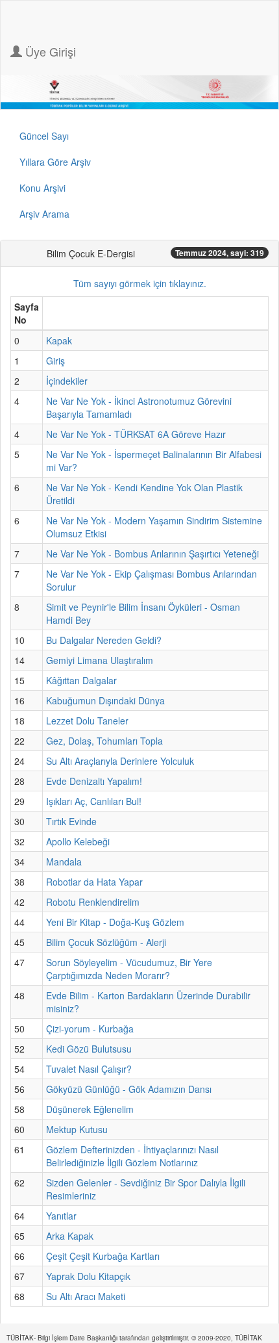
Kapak (59, 340)
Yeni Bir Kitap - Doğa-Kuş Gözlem (115, 921)
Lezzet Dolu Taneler (87, 720)
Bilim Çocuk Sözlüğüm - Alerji (106, 942)
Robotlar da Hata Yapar (94, 881)
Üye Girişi (49, 51)
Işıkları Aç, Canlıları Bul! (93, 801)
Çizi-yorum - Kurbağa (90, 1028)
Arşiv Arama (44, 213)
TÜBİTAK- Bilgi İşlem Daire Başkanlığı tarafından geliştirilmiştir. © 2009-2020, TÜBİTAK (134, 1337)
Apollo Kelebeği (78, 841)
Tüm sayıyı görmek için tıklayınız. (139, 283)
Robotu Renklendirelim (93, 901)
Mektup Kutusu (77, 1129)
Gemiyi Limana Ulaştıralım (99, 660)
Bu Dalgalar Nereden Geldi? (104, 639)
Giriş (55, 360)
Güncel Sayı (44, 135)
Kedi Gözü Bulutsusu (89, 1048)
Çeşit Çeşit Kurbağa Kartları (103, 1255)
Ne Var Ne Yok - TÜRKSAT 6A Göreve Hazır (136, 434)
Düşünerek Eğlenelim (90, 1109)
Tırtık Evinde (71, 821)
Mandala (64, 861)
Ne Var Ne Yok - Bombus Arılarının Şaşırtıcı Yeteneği (152, 553)
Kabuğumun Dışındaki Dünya (105, 700)
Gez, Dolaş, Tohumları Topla (104, 740)
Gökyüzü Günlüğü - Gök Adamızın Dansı (129, 1088)
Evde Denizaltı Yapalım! (94, 780)
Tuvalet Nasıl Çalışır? (89, 1068)
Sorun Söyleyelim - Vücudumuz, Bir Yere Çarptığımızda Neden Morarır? (129, 969)
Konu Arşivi (42, 187)
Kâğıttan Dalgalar (81, 680)
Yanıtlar (61, 1215)
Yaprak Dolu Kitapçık (88, 1276)
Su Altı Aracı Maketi (85, 1296)
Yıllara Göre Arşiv (55, 161)
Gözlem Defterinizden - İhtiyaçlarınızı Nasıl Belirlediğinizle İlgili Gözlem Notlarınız (132, 1156)
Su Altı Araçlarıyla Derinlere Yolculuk (120, 760)
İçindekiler (67, 380)
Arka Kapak (69, 1235)
